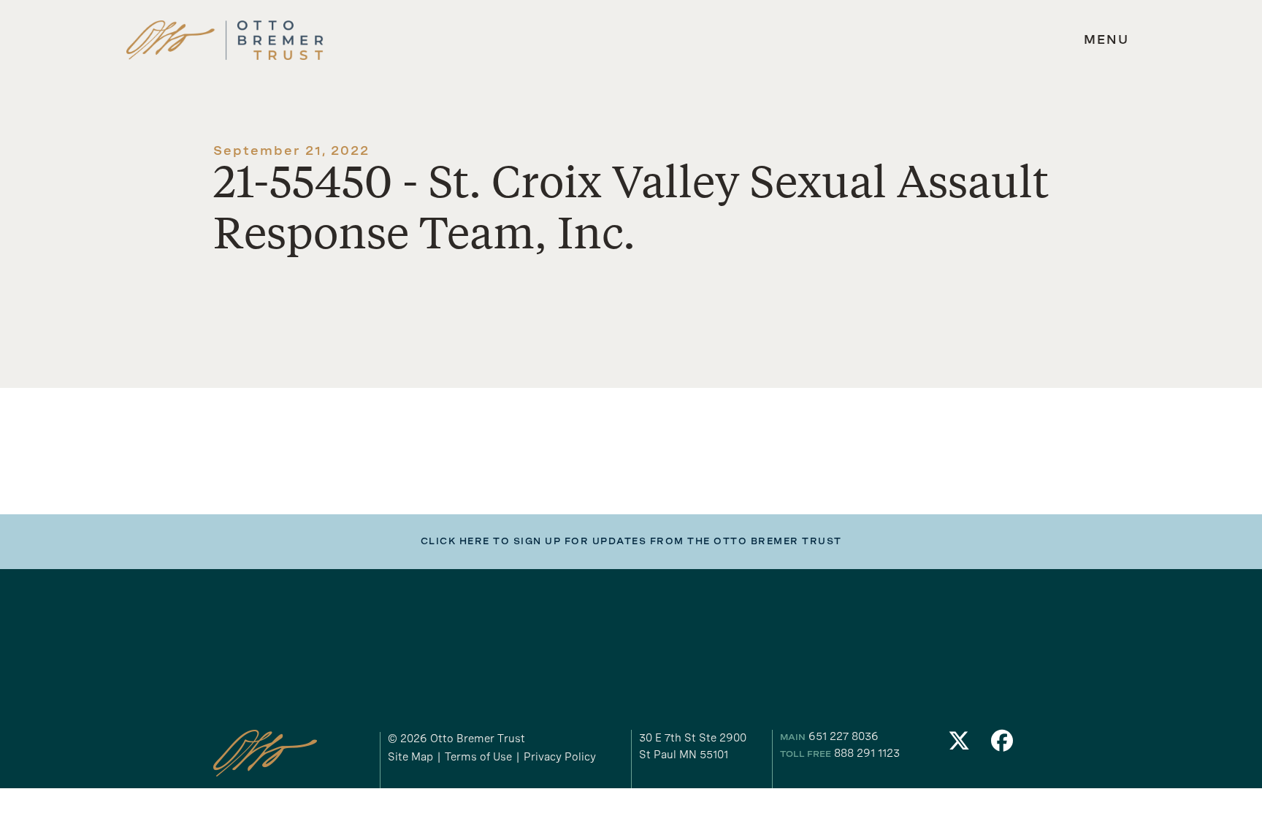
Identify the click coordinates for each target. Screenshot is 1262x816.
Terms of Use (478, 756)
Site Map (410, 756)
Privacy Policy (560, 756)
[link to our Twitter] (959, 745)
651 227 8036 (843, 736)
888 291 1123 (867, 753)
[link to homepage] (225, 40)
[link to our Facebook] (1003, 745)
